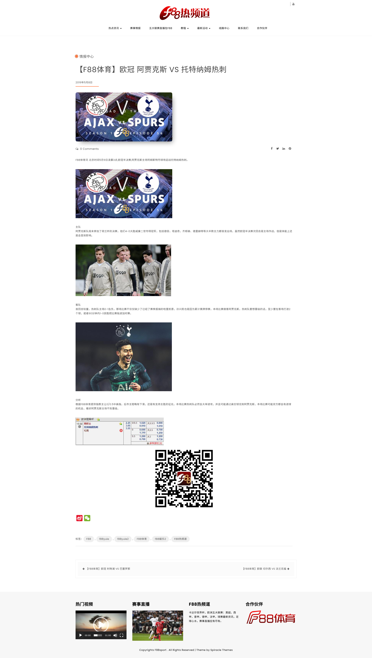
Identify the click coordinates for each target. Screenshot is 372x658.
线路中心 (224, 28)
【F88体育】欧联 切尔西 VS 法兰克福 (264, 569)
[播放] (81, 635)
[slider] (98, 635)
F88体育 (142, 539)
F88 (88, 539)
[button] (101, 625)
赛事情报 (135, 28)
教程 (184, 28)
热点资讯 (114, 28)
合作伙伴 (262, 28)
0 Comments (89, 149)
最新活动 (202, 28)
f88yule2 (123, 539)
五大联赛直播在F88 (160, 28)
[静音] (115, 635)
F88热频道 (180, 539)
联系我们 (243, 28)
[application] (101, 625)
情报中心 (86, 57)
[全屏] (121, 635)
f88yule (104, 539)
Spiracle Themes (221, 650)
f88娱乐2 (160, 539)
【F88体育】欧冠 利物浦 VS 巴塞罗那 (108, 569)
